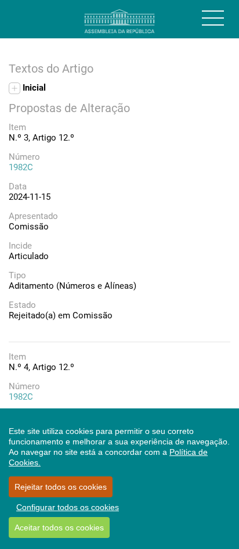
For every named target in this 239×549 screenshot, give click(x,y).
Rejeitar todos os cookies (61, 486)
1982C (21, 167)
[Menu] (212, 18)
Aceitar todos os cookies (59, 527)
